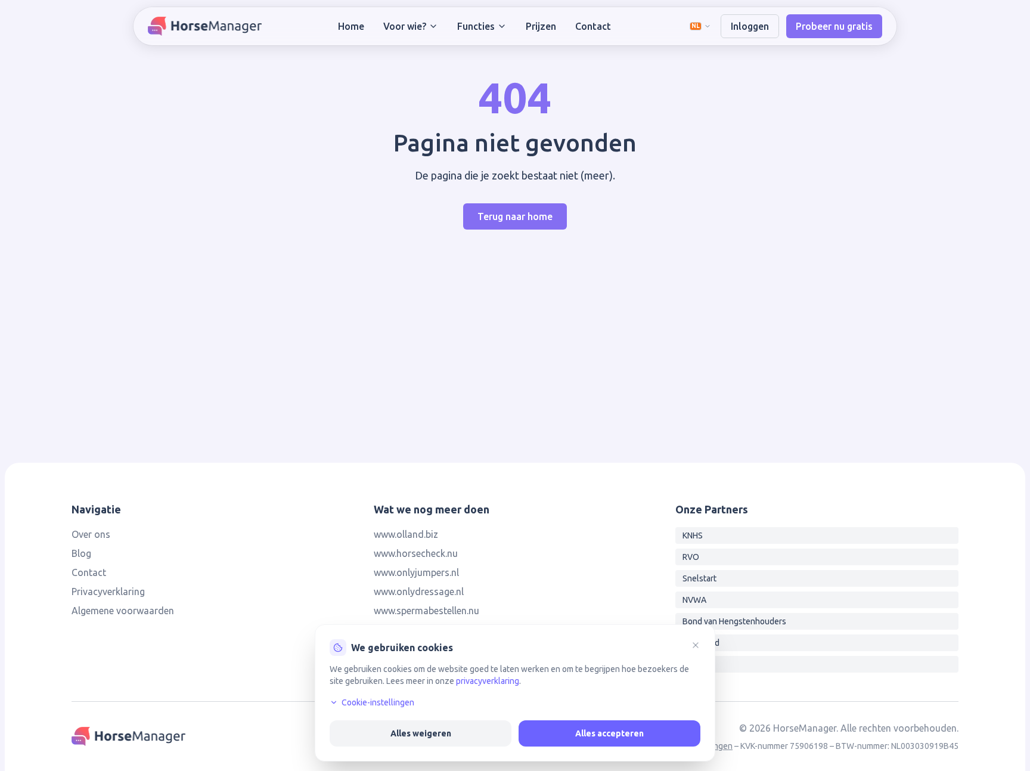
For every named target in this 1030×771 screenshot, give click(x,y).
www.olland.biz (406, 534)
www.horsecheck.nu (416, 553)
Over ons (91, 534)
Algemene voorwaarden (123, 610)
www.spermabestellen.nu (426, 610)
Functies (476, 26)
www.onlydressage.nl (419, 591)
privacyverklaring (487, 681)
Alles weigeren (420, 733)
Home (351, 26)
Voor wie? (404, 26)
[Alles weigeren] (695, 645)
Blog (81, 553)
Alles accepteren (609, 733)
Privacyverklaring (108, 591)
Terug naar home (515, 216)
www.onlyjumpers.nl (416, 572)
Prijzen (541, 26)
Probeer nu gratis (834, 26)
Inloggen (750, 26)
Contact (593, 26)
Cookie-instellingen (378, 702)
